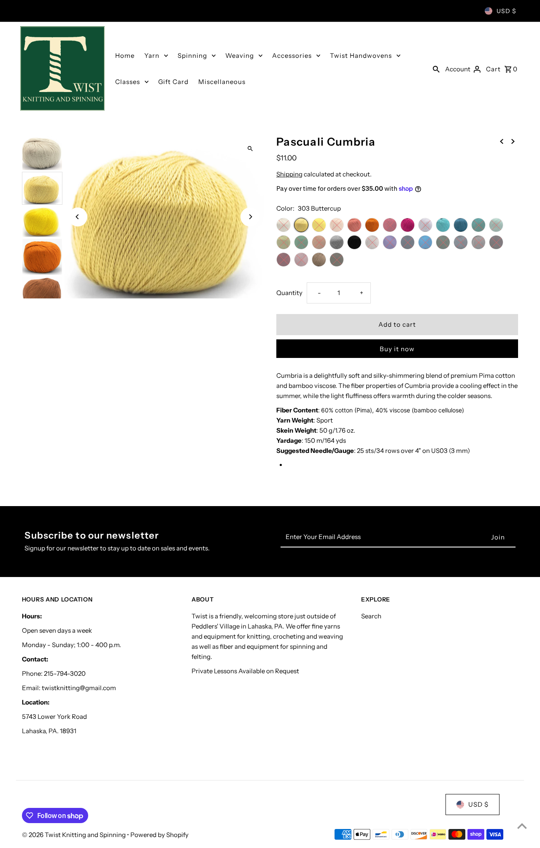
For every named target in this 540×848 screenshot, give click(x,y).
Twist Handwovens (361, 55)
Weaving (239, 55)
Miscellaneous (222, 82)
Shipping (289, 174)
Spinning (192, 55)
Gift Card (173, 82)
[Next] (249, 216)
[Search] (436, 68)
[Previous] (77, 216)
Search (371, 616)
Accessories (292, 55)
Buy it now (397, 349)
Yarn (151, 55)
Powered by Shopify (159, 835)
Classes (127, 82)
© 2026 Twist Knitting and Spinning (74, 835)
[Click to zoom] (249, 148)
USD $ (506, 11)
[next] (513, 141)
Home (125, 55)
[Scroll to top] (522, 825)
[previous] (502, 141)
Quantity (289, 293)
